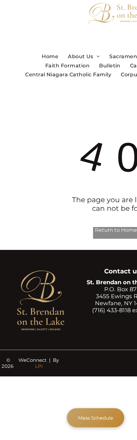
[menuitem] (50, 56)
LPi (39, 366)
